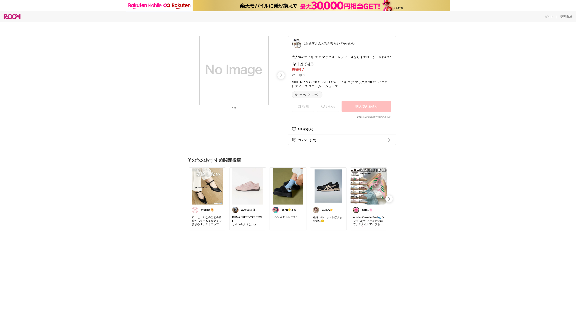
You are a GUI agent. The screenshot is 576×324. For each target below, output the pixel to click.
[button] (296, 43)
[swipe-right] (281, 75)
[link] (207, 186)
